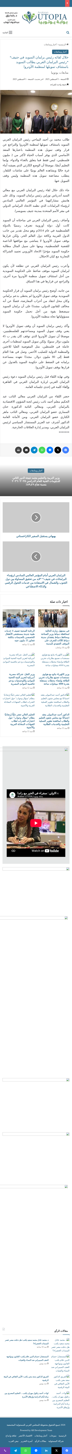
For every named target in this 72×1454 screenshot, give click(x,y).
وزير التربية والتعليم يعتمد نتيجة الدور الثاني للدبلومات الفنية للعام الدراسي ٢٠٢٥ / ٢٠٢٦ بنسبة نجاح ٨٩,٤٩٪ (36, 481)
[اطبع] (18, 450)
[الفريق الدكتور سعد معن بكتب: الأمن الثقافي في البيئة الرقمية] (60, 1382)
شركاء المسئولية (56, 1441)
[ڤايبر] (5, 1450)
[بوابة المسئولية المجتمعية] (36, 18)
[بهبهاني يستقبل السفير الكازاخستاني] (36, 517)
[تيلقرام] (34, 450)
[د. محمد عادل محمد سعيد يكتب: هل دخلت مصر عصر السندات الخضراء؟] (60, 1345)
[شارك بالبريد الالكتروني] (26, 450)
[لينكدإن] (46, 1450)
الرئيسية (62, 44)
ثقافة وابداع (11, 1435)
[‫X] (57, 450)
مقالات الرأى (40, 1441)
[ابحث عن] (67, 32)
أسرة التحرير (26, 1441)
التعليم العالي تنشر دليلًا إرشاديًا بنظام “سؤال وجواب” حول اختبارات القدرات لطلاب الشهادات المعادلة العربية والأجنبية (20, 721)
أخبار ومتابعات (50, 44)
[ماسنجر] (50, 450)
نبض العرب (14, 1441)
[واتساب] (42, 450)
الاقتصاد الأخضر (25, 1435)
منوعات (52, 1435)
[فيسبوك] (65, 450)
